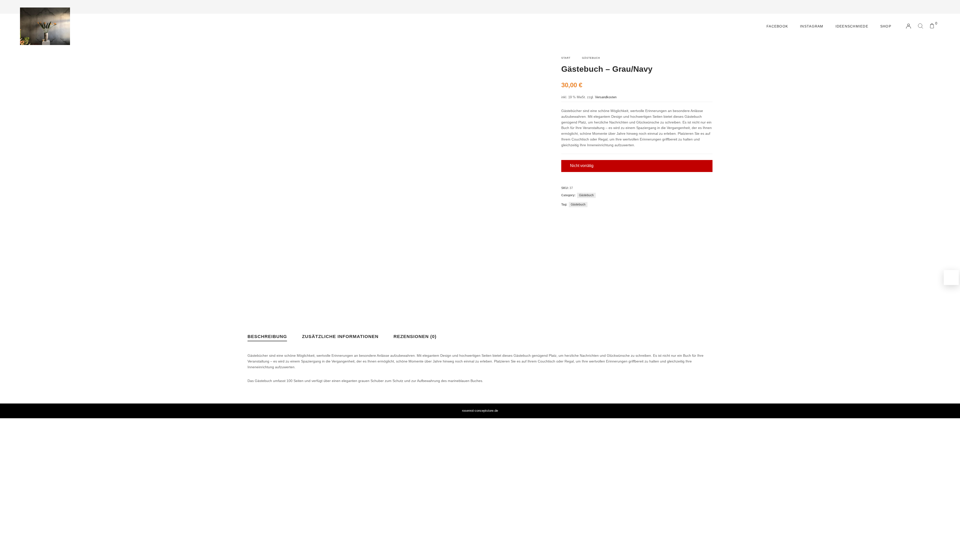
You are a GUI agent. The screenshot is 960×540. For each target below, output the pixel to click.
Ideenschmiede (852, 26)
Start (565, 57)
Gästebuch (591, 57)
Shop (885, 26)
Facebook (777, 26)
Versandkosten (605, 97)
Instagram (811, 26)
